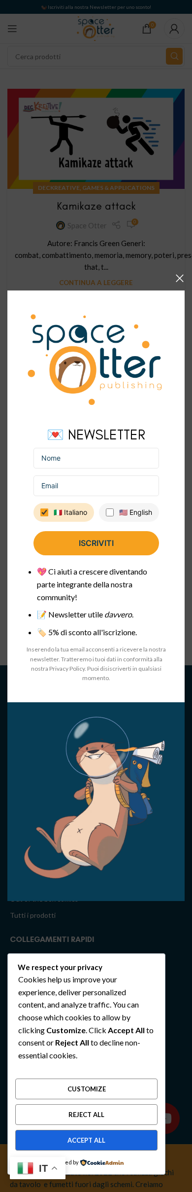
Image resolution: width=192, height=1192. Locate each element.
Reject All (86, 1115)
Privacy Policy (67, 668)
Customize (86, 1089)
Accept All (86, 1140)
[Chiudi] (179, 278)
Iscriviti (96, 543)
